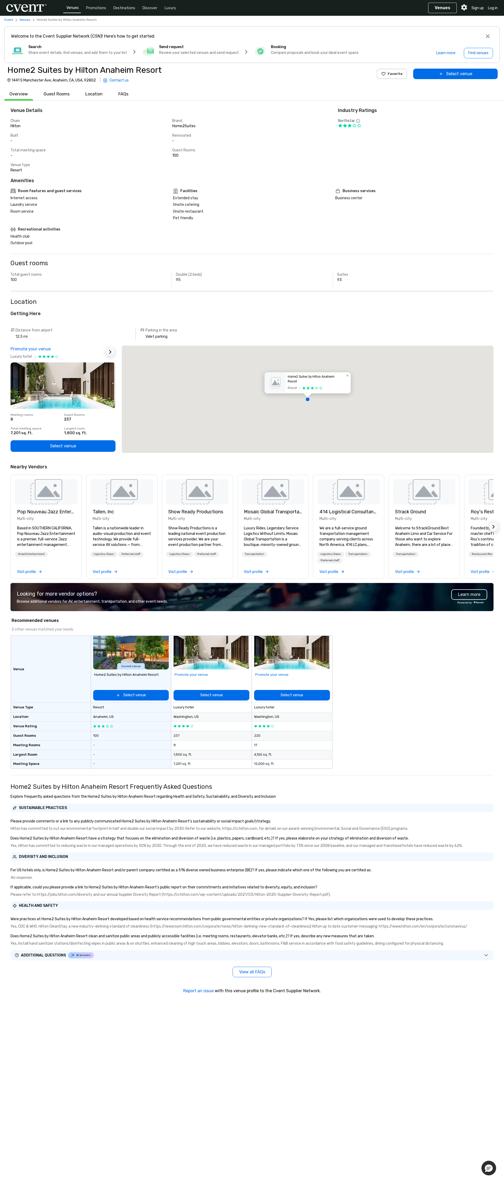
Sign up (477, 8)
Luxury (170, 8)
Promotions (96, 8)
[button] (308, 399)
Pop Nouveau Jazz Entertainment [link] (46, 512)
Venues (72, 8)
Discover (150, 8)
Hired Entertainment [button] (31, 554)
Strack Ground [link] (410, 512)
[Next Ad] (110, 352)
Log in (493, 8)
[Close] (487, 36)
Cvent (8, 20)
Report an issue (198, 990)
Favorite (395, 74)
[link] (46, 491)
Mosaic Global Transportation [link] (273, 512)
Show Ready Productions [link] (195, 512)
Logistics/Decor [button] (104, 554)
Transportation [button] (254, 554)
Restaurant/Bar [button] (482, 554)
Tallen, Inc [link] (103, 512)
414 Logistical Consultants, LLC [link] (348, 512)
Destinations (124, 8)
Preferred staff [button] (131, 554)
